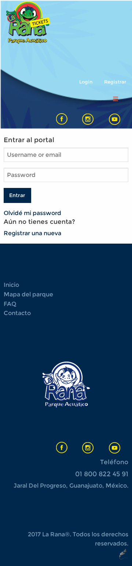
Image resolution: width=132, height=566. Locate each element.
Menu (115, 99)
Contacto (17, 313)
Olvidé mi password (32, 213)
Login (85, 82)
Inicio (11, 284)
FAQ (10, 303)
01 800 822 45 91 (101, 474)
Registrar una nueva (32, 233)
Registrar (115, 82)
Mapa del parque (28, 294)
